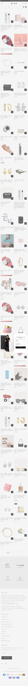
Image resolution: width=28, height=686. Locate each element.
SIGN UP (20, 347)
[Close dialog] (26, 333)
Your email (17, 340)
